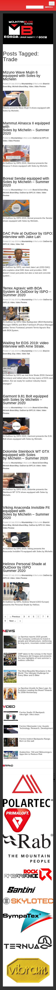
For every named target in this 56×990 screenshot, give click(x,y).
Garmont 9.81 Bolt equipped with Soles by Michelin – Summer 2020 (25, 399)
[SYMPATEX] (28, 921)
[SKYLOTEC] (28, 901)
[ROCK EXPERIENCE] (28, 874)
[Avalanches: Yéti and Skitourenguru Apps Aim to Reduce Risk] (11, 755)
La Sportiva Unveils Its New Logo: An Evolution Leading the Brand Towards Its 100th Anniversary (35, 690)
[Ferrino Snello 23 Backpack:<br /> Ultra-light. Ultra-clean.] (11, 716)
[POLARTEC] (28, 790)
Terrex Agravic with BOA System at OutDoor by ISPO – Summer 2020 (27, 291)
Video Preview (40, 87)
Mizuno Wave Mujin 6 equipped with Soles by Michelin (21, 75)
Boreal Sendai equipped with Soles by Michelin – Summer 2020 (26, 182)
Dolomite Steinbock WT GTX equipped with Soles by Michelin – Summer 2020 (26, 455)
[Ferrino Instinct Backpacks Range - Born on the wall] (11, 742)
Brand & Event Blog (40, 190)
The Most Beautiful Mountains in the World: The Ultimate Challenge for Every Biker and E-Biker (34, 673)
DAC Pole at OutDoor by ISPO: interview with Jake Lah (28, 235)
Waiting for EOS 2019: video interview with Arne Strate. (26, 344)
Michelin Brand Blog (20, 87)
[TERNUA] (28, 942)
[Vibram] (28, 969)
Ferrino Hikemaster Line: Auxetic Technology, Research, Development (36, 727)
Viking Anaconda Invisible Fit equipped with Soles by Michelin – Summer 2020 (26, 513)
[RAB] (28, 848)
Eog (13, 354)
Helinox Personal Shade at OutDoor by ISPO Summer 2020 (24, 567)
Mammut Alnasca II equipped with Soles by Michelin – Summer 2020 (26, 128)
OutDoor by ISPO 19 (40, 138)
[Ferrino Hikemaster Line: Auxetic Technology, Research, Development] (11, 729)
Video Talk (20, 244)
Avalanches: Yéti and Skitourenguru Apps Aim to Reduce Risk (35, 753)
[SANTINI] (28, 890)
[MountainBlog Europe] (21, 29)
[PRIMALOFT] (28, 820)
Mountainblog (27, 84)
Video (31, 87)
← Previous (14, 616)
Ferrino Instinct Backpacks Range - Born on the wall (35, 740)
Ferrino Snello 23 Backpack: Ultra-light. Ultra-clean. (32, 713)
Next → (12, 621)
